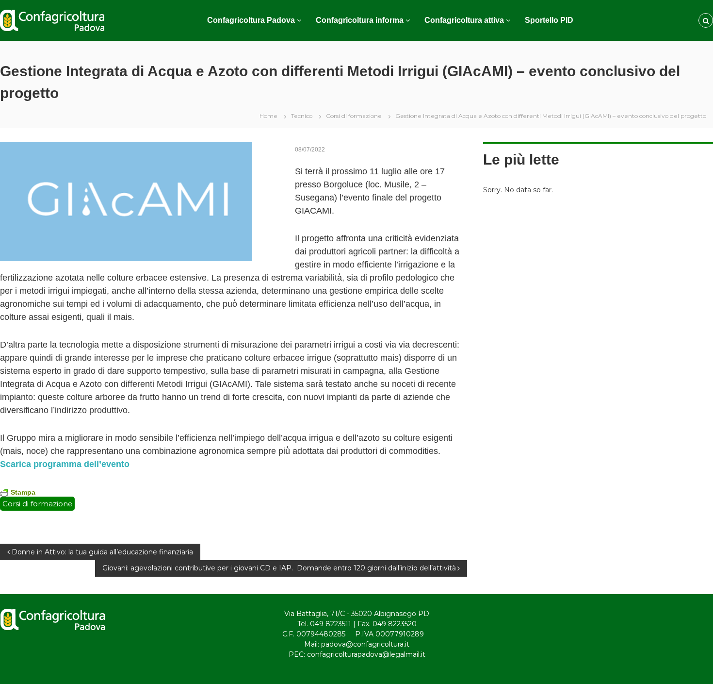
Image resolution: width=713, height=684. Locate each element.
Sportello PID (549, 20)
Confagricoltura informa (360, 20)
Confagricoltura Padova (251, 20)
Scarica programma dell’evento (65, 464)
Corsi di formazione (354, 115)
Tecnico (301, 115)
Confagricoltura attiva (464, 20)
